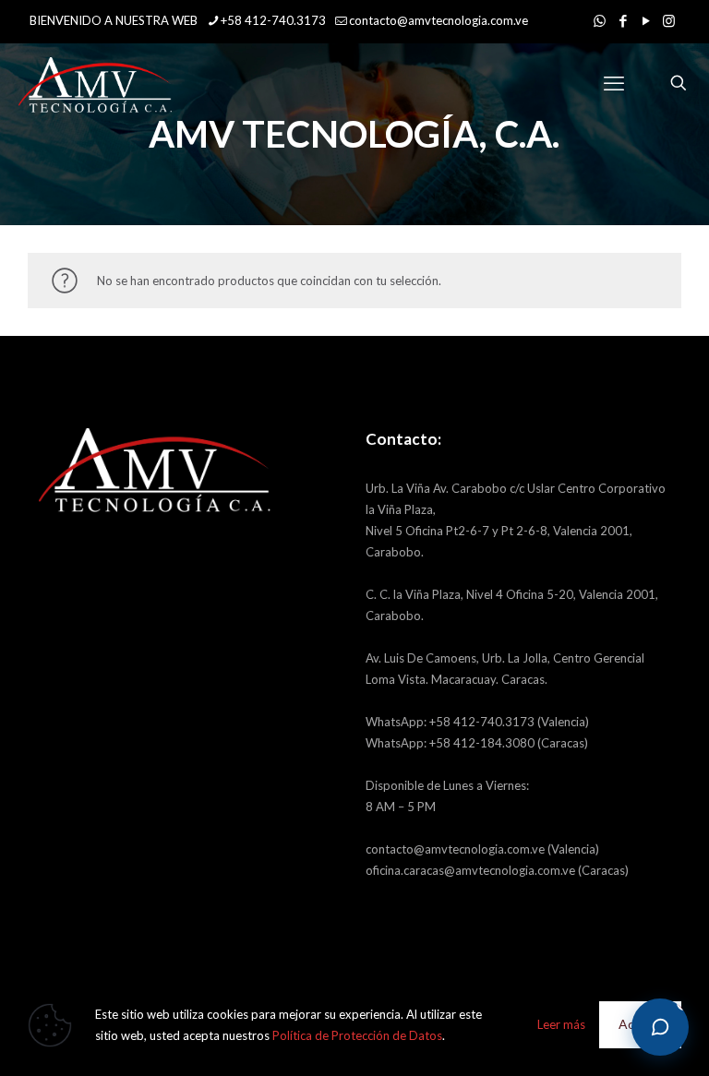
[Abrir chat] (660, 1027)
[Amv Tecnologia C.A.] (95, 83)
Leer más (561, 1024)
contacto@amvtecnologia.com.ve (438, 20)
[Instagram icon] (669, 20)
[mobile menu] (614, 83)
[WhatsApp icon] (600, 20)
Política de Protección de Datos (357, 1035)
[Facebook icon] (623, 20)
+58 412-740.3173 (273, 20)
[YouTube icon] (646, 20)
